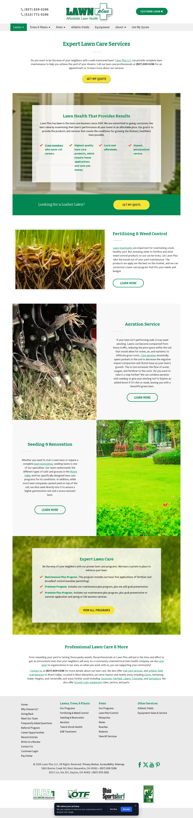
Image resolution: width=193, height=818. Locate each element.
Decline (113, 809)
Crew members (54, 145)
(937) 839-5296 (36, 9)
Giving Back (27, 713)
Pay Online (26, 755)
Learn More (128, 283)
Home (24, 704)
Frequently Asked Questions (36, 723)
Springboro (155, 678)
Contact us (36, 670)
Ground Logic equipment (88, 682)
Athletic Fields (80, 27)
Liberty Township (133, 678)
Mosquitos (104, 717)
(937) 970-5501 (100, 772)
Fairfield (117, 678)
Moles (102, 722)
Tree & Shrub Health (71, 727)
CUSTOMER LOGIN (151, 11)
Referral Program (30, 727)
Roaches (103, 727)
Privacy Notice (90, 764)
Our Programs (67, 708)
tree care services (132, 670)
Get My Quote (140, 27)
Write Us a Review (30, 741)
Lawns (17, 27)
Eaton (147, 674)
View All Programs (96, 610)
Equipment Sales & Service (152, 713)
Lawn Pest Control (108, 713)
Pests (59, 27)
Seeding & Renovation (72, 717)
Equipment (102, 27)
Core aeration (148, 355)
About (119, 27)
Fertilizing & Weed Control (74, 713)
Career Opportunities (32, 732)
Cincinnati (106, 678)
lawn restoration (43, 463)
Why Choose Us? (29, 709)
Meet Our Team (29, 718)
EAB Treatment (68, 731)
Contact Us (27, 746)
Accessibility (107, 764)
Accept (126, 809)
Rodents (103, 731)
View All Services (108, 736)
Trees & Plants (39, 27)
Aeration (64, 722)
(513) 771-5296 (36, 14)
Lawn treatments (122, 248)
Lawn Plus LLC (123, 60)
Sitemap (119, 764)
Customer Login (29, 751)
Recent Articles (29, 737)
